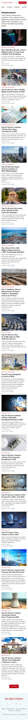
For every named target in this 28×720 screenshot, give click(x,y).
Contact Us (18, 710)
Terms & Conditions (21, 708)
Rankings (16, 7)
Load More (14, 686)
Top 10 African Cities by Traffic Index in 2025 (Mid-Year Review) (10, 336)
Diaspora (24, 7)
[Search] (16, 2)
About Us (11, 710)
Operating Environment (7, 47)
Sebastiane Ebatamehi (7, 389)
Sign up (4, 708)
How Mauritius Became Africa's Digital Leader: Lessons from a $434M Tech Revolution (13, 51)
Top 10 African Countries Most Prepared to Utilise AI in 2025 (13, 495)
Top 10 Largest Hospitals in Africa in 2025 (11, 375)
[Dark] (15, 2)
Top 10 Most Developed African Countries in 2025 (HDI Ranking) (10, 168)
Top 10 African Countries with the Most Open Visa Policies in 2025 (11, 129)
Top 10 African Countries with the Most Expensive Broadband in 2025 (11, 457)
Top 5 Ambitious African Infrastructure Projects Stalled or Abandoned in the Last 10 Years (10, 292)
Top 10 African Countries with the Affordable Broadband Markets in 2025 (12, 417)
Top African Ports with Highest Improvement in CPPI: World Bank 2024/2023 (12, 250)
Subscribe (22, 2)
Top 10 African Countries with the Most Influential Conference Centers (11, 659)
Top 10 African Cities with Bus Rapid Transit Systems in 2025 (13, 90)
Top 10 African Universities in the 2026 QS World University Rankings (11, 210)
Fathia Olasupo (5, 63)
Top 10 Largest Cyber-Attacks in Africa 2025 (10, 533)
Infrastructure (5, 332)
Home (2, 7)
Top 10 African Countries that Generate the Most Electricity (12, 571)
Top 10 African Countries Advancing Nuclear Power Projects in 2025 (11, 615)
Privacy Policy (11, 708)
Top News (9, 7)
